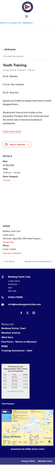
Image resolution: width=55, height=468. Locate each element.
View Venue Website (12, 253)
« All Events (9, 49)
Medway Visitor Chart (13, 328)
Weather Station (10, 332)
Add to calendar (17, 144)
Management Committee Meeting (38, 261)
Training (6, 180)
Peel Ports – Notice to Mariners (19, 341)
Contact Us (15, 22)
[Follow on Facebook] (21, 312)
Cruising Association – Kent (16, 350)
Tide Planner (7, 403)
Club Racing (9, 261)
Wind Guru (7, 337)
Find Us (3, 22)
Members (28, 22)
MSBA (4, 346)
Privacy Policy (28, 461)
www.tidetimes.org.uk (15, 391)
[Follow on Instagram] (33, 312)
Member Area (45, 461)
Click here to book (12, 131)
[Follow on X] (27, 312)
